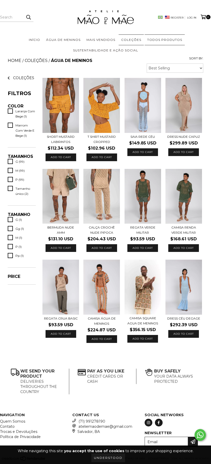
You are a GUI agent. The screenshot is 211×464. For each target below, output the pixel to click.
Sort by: (196, 58)
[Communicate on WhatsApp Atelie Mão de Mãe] (200, 435)
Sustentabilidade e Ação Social (105, 50)
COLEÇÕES (131, 40)
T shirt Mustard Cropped (101, 139)
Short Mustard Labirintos (61, 139)
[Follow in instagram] (148, 422)
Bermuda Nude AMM (60, 229)
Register (177, 17)
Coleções (36, 60)
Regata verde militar (142, 229)
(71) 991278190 (91, 421)
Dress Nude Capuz (183, 137)
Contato (7, 426)
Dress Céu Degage (183, 318)
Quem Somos (12, 421)
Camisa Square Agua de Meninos (142, 320)
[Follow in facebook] (159, 422)
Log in (191, 17)
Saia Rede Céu (142, 137)
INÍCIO (34, 40)
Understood (108, 458)
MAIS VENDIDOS (100, 40)
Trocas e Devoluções (18, 431)
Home (14, 60)
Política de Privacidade (20, 436)
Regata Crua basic (61, 318)
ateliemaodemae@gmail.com (105, 426)
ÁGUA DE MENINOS (63, 40)
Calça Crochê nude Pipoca (102, 229)
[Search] (28, 17)
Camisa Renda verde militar (183, 229)
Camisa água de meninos (102, 320)
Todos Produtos (164, 40)
